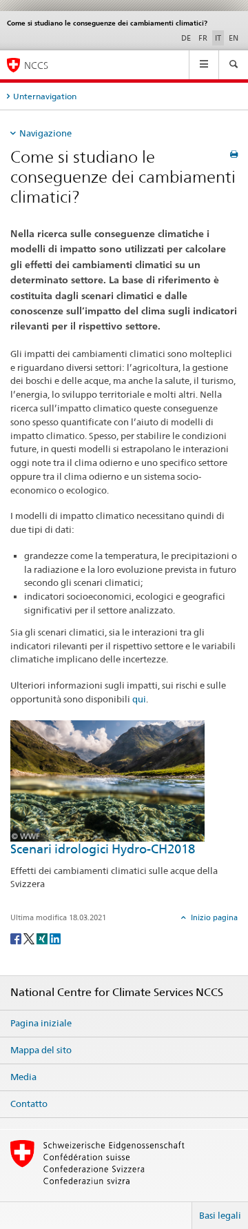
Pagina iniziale (41, 1022)
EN (233, 38)
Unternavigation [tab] (44, 96)
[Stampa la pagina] (234, 154)
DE (186, 38)
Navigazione (45, 133)
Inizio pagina (213, 917)
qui (139, 698)
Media (23, 1076)
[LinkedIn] (55, 938)
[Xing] (43, 938)
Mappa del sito (41, 1049)
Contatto (29, 1103)
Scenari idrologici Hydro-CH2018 (102, 849)
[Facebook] (16, 938)
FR (202, 38)
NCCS (36, 65)
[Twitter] (30, 938)
